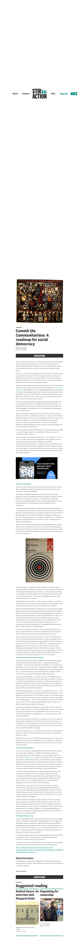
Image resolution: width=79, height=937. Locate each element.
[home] (39, 94)
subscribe (39, 355)
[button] (74, 93)
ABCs (53, 94)
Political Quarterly (29, 757)
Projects (25, 94)
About (15, 94)
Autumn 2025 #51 (21, 348)
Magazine (64, 94)
